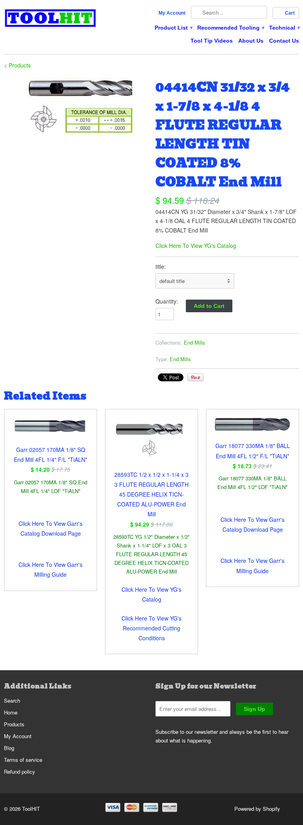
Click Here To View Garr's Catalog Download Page (50, 528)
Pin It (195, 377)
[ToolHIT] (50, 19)
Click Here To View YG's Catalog (195, 245)
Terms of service (23, 759)
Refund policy (19, 771)
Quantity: (166, 301)
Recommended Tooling (230, 27)
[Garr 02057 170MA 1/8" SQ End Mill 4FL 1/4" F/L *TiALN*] (50, 431)
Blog (9, 748)
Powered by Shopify (257, 808)
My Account (172, 13)
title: (160, 266)
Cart (290, 13)
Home (10, 712)
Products (14, 724)
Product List (173, 27)
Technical (284, 27)
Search (12, 700)
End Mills (194, 342)
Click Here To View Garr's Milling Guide (50, 569)
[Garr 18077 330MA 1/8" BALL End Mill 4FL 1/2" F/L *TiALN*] (252, 429)
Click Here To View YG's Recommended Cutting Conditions (151, 628)
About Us (251, 41)
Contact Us (284, 41)
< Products (17, 65)
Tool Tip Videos (212, 41)
